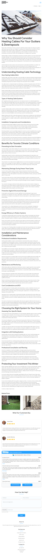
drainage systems (15, 172)
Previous (35, 6)
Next (39, 6)
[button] (2, 403)
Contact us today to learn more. (8, 388)
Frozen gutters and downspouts (8, 193)
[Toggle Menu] (40, 2)
